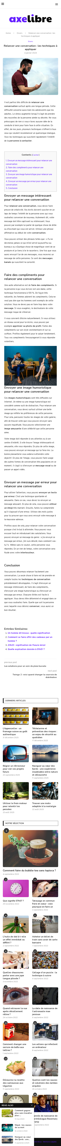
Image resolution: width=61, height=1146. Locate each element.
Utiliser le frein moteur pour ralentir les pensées (15, 806)
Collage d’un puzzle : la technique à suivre (44, 974)
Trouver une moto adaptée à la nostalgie (44, 805)
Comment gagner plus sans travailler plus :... (23, 1113)
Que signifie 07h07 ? (13, 900)
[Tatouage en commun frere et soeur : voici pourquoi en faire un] (45, 888)
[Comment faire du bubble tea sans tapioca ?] (30, 848)
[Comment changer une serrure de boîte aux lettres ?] (16, 1031)
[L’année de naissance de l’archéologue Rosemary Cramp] (45, 1103)
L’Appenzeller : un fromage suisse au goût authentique (15, 731)
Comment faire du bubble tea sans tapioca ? (29, 870)
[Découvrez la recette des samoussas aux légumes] (16, 1067)
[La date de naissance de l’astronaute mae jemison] (45, 996)
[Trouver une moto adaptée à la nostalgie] (45, 790)
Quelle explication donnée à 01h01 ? (26, 649)
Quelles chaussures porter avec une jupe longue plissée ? (13, 975)
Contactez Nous (35, 1142)
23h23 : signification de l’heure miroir (27, 645)
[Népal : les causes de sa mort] (7, 1127)
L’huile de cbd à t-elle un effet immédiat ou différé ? (14, 939)
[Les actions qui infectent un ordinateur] (45, 1031)
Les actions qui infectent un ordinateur (45, 1046)
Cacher (36, 155)
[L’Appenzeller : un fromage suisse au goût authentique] (16, 716)
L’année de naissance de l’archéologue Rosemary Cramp (44, 1118)
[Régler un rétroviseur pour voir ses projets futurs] (16, 753)
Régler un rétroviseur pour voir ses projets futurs (14, 768)
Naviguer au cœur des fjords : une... (23, 1138)
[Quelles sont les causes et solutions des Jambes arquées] (45, 1067)
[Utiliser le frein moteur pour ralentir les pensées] (16, 790)
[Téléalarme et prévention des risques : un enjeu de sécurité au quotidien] (45, 716)
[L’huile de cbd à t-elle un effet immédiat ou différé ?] (16, 924)
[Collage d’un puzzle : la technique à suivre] (45, 960)
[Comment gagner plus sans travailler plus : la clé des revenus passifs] (7, 1113)
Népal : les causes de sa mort (23, 1126)
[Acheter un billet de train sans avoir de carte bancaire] (45, 924)
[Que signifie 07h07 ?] (16, 888)
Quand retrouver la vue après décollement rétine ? (15, 1011)
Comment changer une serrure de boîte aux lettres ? (14, 1047)
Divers (19, 33)
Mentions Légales (49, 1142)
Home (8, 33)
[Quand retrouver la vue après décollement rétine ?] (16, 996)
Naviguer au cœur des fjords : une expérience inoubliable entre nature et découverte (45, 770)
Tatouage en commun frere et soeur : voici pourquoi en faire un (43, 903)
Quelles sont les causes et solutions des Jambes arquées (44, 1083)
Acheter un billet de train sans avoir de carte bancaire (44, 939)
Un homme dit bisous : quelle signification (29, 633)
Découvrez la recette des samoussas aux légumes (14, 1083)
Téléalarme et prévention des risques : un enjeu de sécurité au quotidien (44, 733)
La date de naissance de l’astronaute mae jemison (44, 1011)
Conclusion (11, 188)
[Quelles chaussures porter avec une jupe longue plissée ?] (16, 960)
